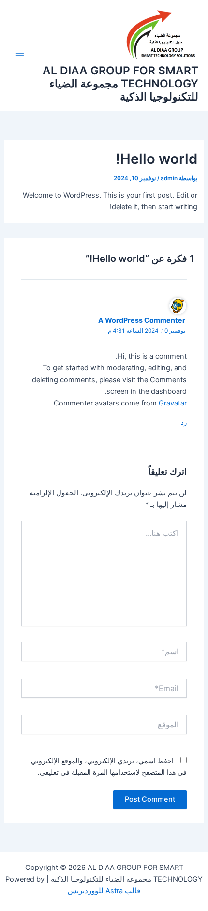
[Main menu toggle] (20, 55)
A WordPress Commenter (141, 320)
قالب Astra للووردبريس (104, 890)
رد (184, 422)
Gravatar (173, 403)
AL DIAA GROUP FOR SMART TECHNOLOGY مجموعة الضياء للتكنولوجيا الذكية (120, 84)
